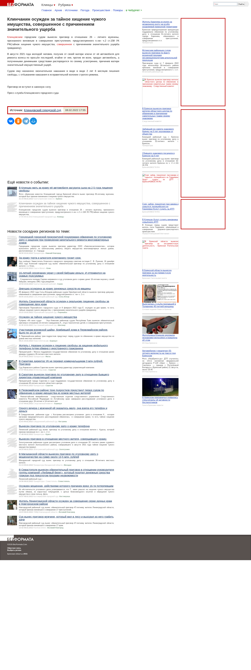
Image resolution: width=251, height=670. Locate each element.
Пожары (118, 10)
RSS (25, 554)
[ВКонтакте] (10, 121)
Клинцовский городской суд (42, 110)
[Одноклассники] (18, 121)
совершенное (64, 44)
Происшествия (101, 10)
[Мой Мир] (33, 121)
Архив (58, 10)
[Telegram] (25, 121)
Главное (47, 10)
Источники (71, 10)
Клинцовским (15, 37)
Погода (84, 10)
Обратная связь (14, 548)
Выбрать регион (14, 550)
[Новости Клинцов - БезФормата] (17, 3)
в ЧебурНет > (134, 10)
